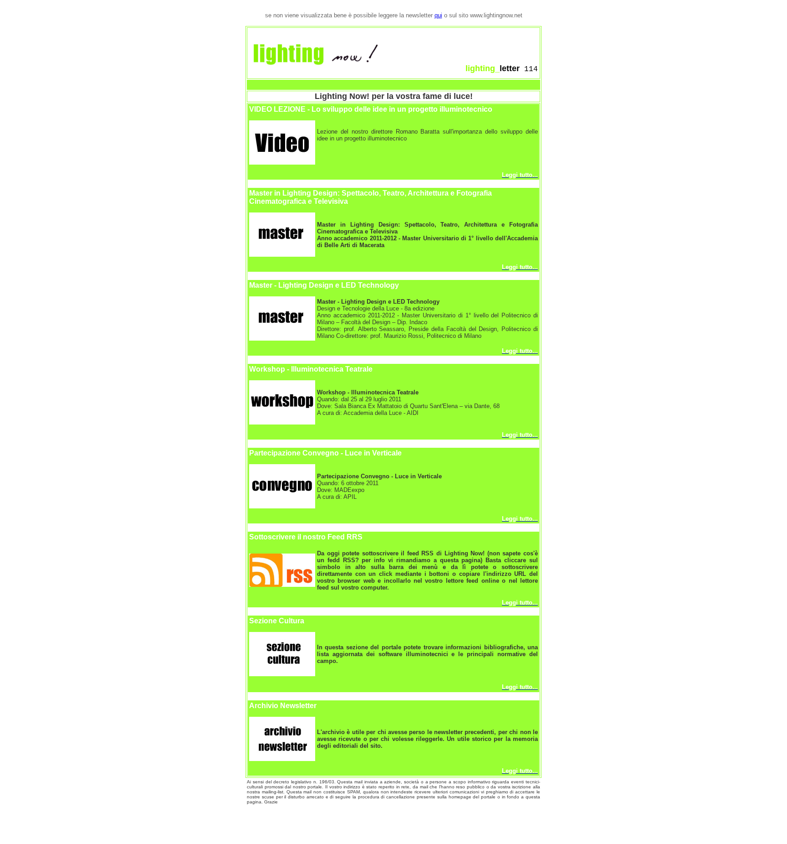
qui (438, 15)
